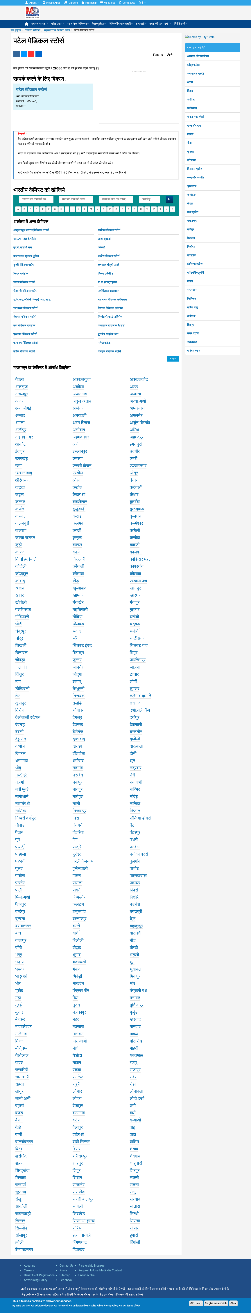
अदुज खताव (82, 401)
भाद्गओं (21, 976)
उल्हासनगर (138, 465)
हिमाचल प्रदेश (194, 169)
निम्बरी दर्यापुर (25, 818)
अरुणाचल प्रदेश (195, 73)
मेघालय (191, 238)
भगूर (18, 954)
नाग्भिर (135, 789)
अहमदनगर (81, 437)
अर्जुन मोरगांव (140, 422)
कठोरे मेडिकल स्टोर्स (108, 256)
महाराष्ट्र (192, 220)
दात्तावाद (79, 739)
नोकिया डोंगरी (140, 818)
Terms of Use (133, 1305)
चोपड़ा (20, 659)
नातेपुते (78, 796)
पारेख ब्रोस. (104, 342)
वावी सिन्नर (81, 1141)
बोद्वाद (77, 947)
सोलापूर (21, 1235)
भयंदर (19, 969)
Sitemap (65, 1275)
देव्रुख (78, 724)
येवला (19, 379)
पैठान (19, 832)
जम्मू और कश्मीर (195, 177)
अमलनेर (136, 415)
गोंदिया (77, 616)
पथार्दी (19, 847)
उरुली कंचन (82, 465)
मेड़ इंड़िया (16, 30)
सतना (134, 1184)
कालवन (136, 552)
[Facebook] (16, 54)
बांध (18, 933)
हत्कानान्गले (82, 1235)
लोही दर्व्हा (137, 1098)
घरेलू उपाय (56, 23)
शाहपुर (78, 1163)
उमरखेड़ (21, 458)
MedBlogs (109, 2)
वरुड (19, 1112)
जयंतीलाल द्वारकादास (109, 291)
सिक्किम (191, 298)
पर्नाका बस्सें (139, 854)
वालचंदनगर (24, 1141)
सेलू (133, 1192)
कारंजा (20, 552)
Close (233, 1303)
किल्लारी (79, 559)
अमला (19, 422)
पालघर (135, 882)
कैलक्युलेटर (98, 23)
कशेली (135, 530)
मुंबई (18, 1005)
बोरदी (134, 947)
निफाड (135, 810)
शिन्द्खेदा (22, 1170)
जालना (135, 667)
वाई (132, 1127)
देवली (19, 731)
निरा (76, 818)
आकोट (20, 444)
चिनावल (21, 652)
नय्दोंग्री (21, 775)
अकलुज (21, 386)
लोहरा (77, 1098)
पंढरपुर (135, 832)
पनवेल (135, 847)
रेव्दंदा (77, 1069)
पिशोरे (134, 897)
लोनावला (136, 1091)
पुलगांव (135, 861)
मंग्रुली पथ (138, 990)
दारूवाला (136, 746)
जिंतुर (19, 674)
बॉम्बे (18, 947)
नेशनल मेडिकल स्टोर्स (24, 316)
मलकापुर (79, 1012)
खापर (19, 595)
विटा (18, 1148)
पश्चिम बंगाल (193, 350)
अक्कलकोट (139, 379)
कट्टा (20, 487)
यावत (19, 1062)
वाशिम (134, 1141)
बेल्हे (132, 918)
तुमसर (134, 688)
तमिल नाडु (192, 307)
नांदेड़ (134, 796)
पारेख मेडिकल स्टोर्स (24, 351)
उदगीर (135, 451)
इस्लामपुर (80, 451)
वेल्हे (18, 1127)
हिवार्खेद (79, 1249)
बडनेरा (135, 904)
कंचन (134, 480)
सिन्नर (20, 1220)
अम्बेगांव (79, 408)
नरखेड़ (78, 775)
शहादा (19, 1163)
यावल (77, 1062)
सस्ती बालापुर (83, 1199)
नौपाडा (20, 825)
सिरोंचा (135, 1220)
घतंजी (134, 616)
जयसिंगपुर (138, 659)
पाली (18, 890)
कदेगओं (135, 487)
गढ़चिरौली (80, 609)
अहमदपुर (137, 437)
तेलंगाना (191, 316)
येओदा (77, 1055)
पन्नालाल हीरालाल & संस (111, 325)
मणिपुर (190, 229)
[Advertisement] (138, 99)
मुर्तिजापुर (137, 1005)
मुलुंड (134, 1012)
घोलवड (78, 624)
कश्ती (77, 530)
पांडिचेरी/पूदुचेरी (195, 272)
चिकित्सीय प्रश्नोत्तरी (120, 23)
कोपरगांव (137, 566)
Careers (73, 2)
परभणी (20, 861)
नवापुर (77, 782)
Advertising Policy (35, 1280)
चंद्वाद (77, 631)
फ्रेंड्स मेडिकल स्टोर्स (109, 351)
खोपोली (21, 602)
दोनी (133, 753)
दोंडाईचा (79, 753)
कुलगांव (135, 516)
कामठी (134, 544)
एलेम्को (101, 247)
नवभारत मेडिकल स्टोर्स (25, 308)
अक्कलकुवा (82, 379)
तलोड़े (77, 703)
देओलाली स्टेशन (27, 717)
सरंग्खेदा (79, 1192)
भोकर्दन (78, 983)
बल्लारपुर (79, 918)
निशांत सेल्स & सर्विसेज (110, 316)
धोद (18, 767)
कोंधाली (78, 566)
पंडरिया (78, 832)
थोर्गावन (79, 710)
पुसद (19, 868)
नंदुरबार (135, 767)
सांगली (78, 1206)
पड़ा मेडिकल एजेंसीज (24, 325)
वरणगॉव (79, 1112)
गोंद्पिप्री (22, 616)
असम (190, 82)
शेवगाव (135, 1156)
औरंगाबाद (22, 480)
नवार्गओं (136, 782)
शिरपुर (134, 1170)
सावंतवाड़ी (23, 1213)
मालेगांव (21, 1033)
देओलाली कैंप (140, 710)
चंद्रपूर (20, 631)
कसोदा (135, 537)
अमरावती (79, 415)
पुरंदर (77, 854)
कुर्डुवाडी (79, 509)
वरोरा (76, 1120)
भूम (132, 962)
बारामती (135, 933)
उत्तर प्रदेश (193, 333)
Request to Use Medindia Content (100, 1270)
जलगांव (21, 667)
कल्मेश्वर (136, 523)
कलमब (78, 523)
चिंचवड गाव (139, 645)
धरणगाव (21, 760)
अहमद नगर (24, 437)
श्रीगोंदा (21, 1156)
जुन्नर (77, 659)
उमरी (133, 458)
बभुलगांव (79, 911)
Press (63, 1270)
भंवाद (76, 969)
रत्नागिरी (21, 1069)
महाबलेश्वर (23, 1026)
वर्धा (132, 1112)
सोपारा (134, 1228)
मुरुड (76, 1005)
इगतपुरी (136, 444)
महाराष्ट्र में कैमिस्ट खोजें (57, 30)
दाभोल (20, 746)
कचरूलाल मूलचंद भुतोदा (26, 256)
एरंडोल (78, 472)
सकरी (134, 1177)
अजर (19, 401)
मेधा (75, 997)
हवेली (19, 1242)
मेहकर (20, 1019)
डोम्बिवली (22, 688)
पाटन (77, 875)
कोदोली (20, 566)
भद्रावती (79, 962)
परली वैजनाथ (83, 861)
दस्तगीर (136, 731)
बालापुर (20, 940)
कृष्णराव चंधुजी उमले (108, 264)
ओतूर (134, 472)
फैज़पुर (20, 904)
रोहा (133, 1084)
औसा (76, 480)
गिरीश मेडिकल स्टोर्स (24, 282)
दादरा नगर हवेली (196, 116)
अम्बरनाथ (137, 408)
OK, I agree (196, 1303)
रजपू (133, 1062)
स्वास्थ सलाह (38, 23)
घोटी (18, 624)
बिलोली (78, 940)
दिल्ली (190, 134)
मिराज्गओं (80, 1041)
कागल (77, 544)
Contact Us (129, 2)
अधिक (172, 358)
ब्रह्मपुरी (136, 911)
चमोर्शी (134, 631)
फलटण (78, 904)
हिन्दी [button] (141, 2)
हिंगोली (135, 1242)
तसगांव (135, 703)
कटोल (77, 487)
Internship (91, 2)
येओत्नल (21, 1055)
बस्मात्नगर (23, 925)
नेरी (132, 775)
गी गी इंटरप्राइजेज (107, 282)
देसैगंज (78, 731)
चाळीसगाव (138, 638)
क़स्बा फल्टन (25, 537)
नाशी (76, 803)
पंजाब (190, 281)
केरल (190, 203)
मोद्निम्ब (21, 1048)
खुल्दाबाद (79, 588)
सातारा (135, 1206)
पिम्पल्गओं (22, 897)
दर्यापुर (134, 717)
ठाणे (18, 681)
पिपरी (134, 890)
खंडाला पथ (138, 580)
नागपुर (78, 789)
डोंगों (133, 681)
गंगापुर (134, 602)
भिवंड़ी (77, 976)
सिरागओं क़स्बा (84, 1220)
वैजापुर (78, 1105)
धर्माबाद (78, 760)
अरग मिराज (81, 422)
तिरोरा (19, 710)
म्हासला (78, 1026)
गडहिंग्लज (23, 609)
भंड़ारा (19, 962)
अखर (134, 386)
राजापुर (135, 1069)
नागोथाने (21, 796)
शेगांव (134, 1148)
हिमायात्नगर (24, 1249)
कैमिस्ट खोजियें (32, 30)
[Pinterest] (31, 54)
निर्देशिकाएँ (179, 23)
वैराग (19, 1120)
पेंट (132, 825)
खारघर (135, 595)
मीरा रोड (136, 1041)
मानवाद (135, 1026)
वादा (133, 1134)
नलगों (19, 782)
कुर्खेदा (135, 501)
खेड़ (76, 580)
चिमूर (133, 652)
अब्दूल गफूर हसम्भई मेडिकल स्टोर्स (31, 230)
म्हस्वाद (135, 1019)
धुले (132, 760)
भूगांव (77, 954)
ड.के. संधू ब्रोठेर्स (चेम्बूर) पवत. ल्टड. (32, 299)
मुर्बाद (19, 1012)
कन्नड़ (20, 501)
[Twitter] (24, 54)
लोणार (77, 1091)
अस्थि (134, 429)
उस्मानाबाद (23, 472)
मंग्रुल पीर (81, 990)
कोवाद (20, 580)
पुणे (17, 839)
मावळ (134, 1033)
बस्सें (76, 925)
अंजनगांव (80, 394)
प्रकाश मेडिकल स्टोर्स (25, 334)
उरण (18, 465)
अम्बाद (20, 415)
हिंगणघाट (80, 1242)
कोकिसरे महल (140, 559)
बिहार (190, 91)
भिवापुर (135, 976)
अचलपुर (21, 394)
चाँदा (76, 638)
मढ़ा (18, 997)
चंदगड (135, 624)
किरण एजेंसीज (20, 273)
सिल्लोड (21, 1228)
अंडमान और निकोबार (198, 56)
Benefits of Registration (39, 1275)
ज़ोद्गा (77, 674)
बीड (133, 940)
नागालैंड (191, 255)
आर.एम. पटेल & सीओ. (24, 238)
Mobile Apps (53, 2)
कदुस (19, 494)
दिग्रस (20, 753)
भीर (18, 983)
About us (29, 1265)
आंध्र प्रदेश (193, 65)
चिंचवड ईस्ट (82, 645)
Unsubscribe (86, 1275)
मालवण (78, 1033)
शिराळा (20, 1177)
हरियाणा (191, 160)
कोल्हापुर (21, 573)
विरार (76, 1148)
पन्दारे (77, 847)
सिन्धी (134, 1213)
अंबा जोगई (23, 408)
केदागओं (79, 494)
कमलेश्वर (80, 501)
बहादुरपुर (136, 925)
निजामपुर (79, 810)
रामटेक (78, 1077)
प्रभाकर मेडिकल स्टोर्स (25, 342)
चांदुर (19, 638)
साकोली (21, 1206)
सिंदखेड (79, 1213)
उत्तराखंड (192, 342)
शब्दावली (140, 23)
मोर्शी (76, 1048)
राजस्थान (192, 290)
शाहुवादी (136, 1163)
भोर (132, 983)
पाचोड (134, 868)
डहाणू (77, 681)
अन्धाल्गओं (138, 401)
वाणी (18, 1134)
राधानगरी (22, 1077)
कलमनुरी (22, 523)
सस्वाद (135, 1199)
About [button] (33, 2)
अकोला (78, 386)
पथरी (134, 839)
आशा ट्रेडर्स (104, 238)
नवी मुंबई (21, 789)
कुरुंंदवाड (137, 509)
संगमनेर (79, 1184)
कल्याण (20, 530)
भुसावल (135, 969)
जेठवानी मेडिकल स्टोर (25, 291)
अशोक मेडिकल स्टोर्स (109, 230)
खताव (19, 588)
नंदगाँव (78, 767)
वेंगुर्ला (19, 1105)
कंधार (134, 494)
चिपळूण (78, 652)
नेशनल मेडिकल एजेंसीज (110, 308)
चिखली (20, 645)
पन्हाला (20, 854)
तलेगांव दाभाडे (140, 695)
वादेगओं (78, 1134)
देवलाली (136, 724)
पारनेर (20, 882)
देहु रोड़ (20, 739)
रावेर (133, 1077)
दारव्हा (77, 746)
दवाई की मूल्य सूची (159, 23)
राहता (19, 1084)
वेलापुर (78, 1127)
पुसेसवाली (80, 868)
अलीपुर (20, 429)
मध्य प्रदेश (192, 212)
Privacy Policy (110, 1305)
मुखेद (19, 990)
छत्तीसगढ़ (192, 108)
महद (76, 1019)
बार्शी (76, 933)
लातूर (19, 1091)
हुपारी (134, 1235)
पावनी (77, 890)
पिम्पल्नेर (79, 897)
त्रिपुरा (190, 324)
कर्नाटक (191, 195)
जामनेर (78, 667)
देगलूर (77, 717)
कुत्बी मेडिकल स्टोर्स (23, 264)
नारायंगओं (22, 803)
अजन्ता (135, 394)
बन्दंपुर (20, 911)
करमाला (21, 516)
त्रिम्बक (79, 695)
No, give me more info (216, 1303)
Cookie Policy (96, 1305)
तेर (17, 695)
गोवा (189, 143)
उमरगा (78, 458)
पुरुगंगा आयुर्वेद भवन (108, 334)
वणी (133, 1105)
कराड (77, 516)
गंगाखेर (78, 602)
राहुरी (76, 1084)
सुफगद (20, 1192)
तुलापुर (20, 703)
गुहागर (134, 609)
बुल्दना (20, 918)
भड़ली (134, 954)
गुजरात (190, 151)
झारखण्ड (191, 186)
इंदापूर (19, 451)
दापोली (135, 739)
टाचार (134, 674)
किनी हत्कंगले (25, 559)
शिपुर (76, 1170)
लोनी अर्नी (22, 1098)
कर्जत (19, 509)
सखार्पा (20, 1184)
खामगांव (79, 595)
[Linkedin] (38, 54)
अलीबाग (79, 429)
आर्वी (76, 444)
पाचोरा (20, 875)
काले (76, 552)
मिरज (19, 1041)
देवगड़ (20, 724)
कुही (18, 544)
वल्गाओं (135, 1120)
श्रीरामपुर (80, 1156)
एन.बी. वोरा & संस (22, 247)
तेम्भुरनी (78, 688)
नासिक (135, 803)
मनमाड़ (135, 997)
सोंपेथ (77, 1228)
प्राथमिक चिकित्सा (77, 23)
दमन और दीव (194, 125)
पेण (75, 839)
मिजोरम (191, 246)
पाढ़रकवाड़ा (138, 875)
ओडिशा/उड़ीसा (195, 264)
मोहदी (134, 1048)
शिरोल (77, 1177)
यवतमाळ (136, 1055)
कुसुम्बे (77, 537)
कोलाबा (78, 573)
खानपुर (135, 588)
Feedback (66, 1280)
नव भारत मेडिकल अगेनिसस (112, 299)
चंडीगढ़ (191, 99)
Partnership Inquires (91, 1265)
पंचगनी (78, 825)
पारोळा (77, 882)
